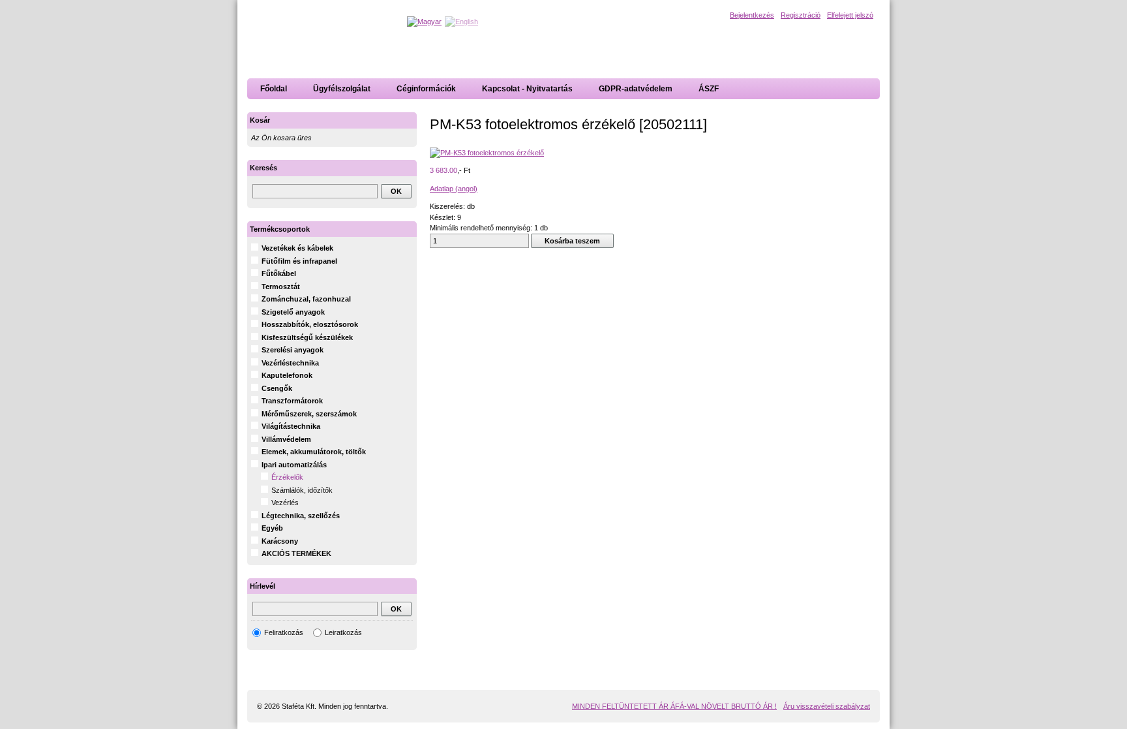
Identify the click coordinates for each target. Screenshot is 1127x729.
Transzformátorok (292, 401)
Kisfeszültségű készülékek (307, 337)
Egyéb (272, 528)
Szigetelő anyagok (293, 312)
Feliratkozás (283, 632)
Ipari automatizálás (294, 465)
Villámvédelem (286, 439)
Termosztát (281, 286)
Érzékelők (287, 477)
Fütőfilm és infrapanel (299, 261)
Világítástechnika (291, 426)
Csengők (277, 388)
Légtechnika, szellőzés (301, 516)
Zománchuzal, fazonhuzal (306, 299)
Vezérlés (285, 502)
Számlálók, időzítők (302, 490)
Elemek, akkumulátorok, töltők (314, 452)
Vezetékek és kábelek (297, 248)
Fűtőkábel (279, 273)
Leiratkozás (343, 632)
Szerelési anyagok (292, 350)
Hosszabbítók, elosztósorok (310, 324)
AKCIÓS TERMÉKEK (296, 553)
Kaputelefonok (287, 375)
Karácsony (280, 541)
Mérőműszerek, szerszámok (309, 414)
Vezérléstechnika (290, 363)
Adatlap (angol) (453, 189)
